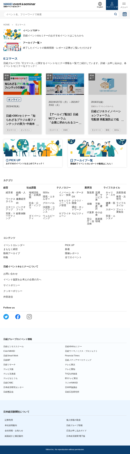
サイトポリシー (11, 285)
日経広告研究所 (72, 392)
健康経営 (21, 199)
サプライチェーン (65, 214)
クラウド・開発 (78, 201)
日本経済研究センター (13, 387)
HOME (6, 25)
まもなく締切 (10, 249)
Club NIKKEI (9, 351)
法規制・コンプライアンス (49, 209)
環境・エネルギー (49, 197)
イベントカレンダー (14, 245)
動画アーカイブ (11, 253)
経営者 (9, 192)
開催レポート (72, 253)
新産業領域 (98, 220)
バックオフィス (21, 208)
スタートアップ (10, 208)
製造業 (90, 192)
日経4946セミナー (73, 346)
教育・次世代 (121, 197)
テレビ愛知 (70, 369)
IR (17, 203)
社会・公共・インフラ (35, 205)
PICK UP (69, 245)
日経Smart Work (10, 355)
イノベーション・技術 (65, 193)
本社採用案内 (11, 425)
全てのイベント (73, 257)
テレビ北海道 (9, 374)
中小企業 (98, 213)
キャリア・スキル (110, 195)
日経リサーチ (9, 364)
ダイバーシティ (35, 217)
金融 (89, 203)
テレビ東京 (70, 364)
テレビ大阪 (8, 369)
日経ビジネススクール (13, 346)
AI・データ (77, 192)
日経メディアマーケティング (78, 360)
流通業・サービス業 (98, 196)
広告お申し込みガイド (76, 430)
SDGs (46, 192)
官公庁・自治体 (90, 221)
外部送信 (8, 296)
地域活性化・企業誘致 (35, 195)
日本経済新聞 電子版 (75, 436)
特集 (5, 257)
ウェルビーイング (49, 217)
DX (73, 196)
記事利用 (9, 420)
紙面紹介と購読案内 (14, 436)
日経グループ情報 (74, 425)
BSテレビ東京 (71, 378)
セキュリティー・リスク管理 (65, 203)
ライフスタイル (121, 204)
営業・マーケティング (10, 216)
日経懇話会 (8, 392)
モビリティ (78, 213)
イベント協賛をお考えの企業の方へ (22, 279)
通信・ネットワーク (78, 208)
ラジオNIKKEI (71, 383)
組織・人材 (21, 193)
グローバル (49, 203)
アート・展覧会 (121, 210)
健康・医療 (110, 204)
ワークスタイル (10, 200)
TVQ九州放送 (71, 374)
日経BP (6, 360)
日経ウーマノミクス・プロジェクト (81, 351)
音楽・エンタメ (110, 217)
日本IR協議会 (71, 387)
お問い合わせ (10, 273)
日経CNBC (8, 383)
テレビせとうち (10, 378)
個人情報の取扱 (73, 420)
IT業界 (90, 212)
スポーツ (110, 209)
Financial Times (72, 355)
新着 (67, 249)
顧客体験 (21, 213)
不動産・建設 (98, 206)
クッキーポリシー (12, 291)
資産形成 (121, 192)
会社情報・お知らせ (14, 430)
